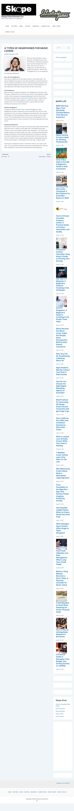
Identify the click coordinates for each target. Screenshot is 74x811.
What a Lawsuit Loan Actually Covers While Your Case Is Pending (62, 441)
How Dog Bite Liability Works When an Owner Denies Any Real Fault (63, 512)
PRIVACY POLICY (62, 792)
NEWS (21, 792)
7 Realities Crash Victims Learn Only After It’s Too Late (62, 457)
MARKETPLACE (42, 792)
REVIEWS (26, 792)
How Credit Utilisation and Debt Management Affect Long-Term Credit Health (62, 557)
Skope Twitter (59, 714)
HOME (10, 792)
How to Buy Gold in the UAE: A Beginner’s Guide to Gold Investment (63, 164)
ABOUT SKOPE (52, 792)
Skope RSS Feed (60, 711)
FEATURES (16, 792)
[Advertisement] (65, 746)
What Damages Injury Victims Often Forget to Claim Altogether (62, 528)
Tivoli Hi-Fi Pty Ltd (27, 96)
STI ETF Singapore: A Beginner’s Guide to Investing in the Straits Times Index (62, 315)
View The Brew (60, 716)
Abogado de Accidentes (63, 783)
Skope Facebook (60, 708)
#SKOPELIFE (33, 792)
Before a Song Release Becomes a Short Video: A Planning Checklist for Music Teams (62, 578)
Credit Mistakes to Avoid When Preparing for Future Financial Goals (62, 607)
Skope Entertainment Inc (12, 16)
